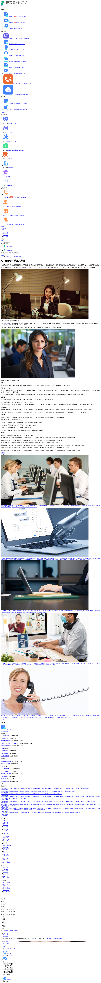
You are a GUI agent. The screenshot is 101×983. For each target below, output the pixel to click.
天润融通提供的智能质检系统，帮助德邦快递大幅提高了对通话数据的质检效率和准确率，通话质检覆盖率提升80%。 (33, 794)
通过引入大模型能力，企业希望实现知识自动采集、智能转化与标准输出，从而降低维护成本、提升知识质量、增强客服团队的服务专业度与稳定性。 (45, 812)
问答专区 (5, 874)
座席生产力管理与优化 (19, 55)
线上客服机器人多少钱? (6, 505)
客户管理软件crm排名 (6, 761)
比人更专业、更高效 (20, 44)
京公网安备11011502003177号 (11, 930)
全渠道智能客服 (7, 224)
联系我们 (5, 235)
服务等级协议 (6, 882)
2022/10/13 (67, 717)
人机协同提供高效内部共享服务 (18, 215)
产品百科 (5, 876)
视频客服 (11, 28)
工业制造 (8, 141)
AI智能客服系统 (4, 750)
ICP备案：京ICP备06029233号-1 (55, 938)
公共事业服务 (9, 185)
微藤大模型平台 (13, 38)
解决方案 (3, 112)
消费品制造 (13, 141)
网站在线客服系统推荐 (6, 740)
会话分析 (11, 61)
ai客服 (2, 766)
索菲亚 (2, 808)
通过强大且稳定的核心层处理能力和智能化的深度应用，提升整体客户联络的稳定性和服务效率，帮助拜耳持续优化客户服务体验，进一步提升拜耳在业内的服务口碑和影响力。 (48, 788)
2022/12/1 (45, 612)
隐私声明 (5, 933)
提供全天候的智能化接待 (25, 83)
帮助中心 (5, 885)
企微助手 (11, 109)
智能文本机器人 (4, 771)
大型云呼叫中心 (4, 753)
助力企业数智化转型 (23, 94)
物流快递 (10, 159)
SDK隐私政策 (6, 891)
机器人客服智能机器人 (6, 768)
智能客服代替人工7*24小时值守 (19, 224)
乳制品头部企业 (4, 812)
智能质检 (11, 55)
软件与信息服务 (12, 123)
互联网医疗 (21, 150)
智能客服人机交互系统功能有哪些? (9, 558)
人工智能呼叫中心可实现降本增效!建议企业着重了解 (13, 663)
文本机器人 (12, 44)
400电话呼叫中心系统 (6, 773)
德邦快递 (3, 794)
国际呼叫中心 (4, 778)
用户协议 (5, 934)
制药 (17, 150)
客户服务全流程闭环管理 (16, 206)
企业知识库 (12, 50)
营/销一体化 (6, 197)
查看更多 (3, 453)
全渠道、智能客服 (20, 22)
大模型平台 (6, 839)
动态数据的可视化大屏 (19, 73)
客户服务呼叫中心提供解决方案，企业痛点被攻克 (13, 715)
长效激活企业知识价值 (20, 50)
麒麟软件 (3, 804)
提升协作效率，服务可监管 (20, 103)
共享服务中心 (6, 215)
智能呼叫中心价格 (5, 756)
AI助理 (10, 67)
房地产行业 (10, 167)
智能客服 (15, 94)
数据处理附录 (6, 888)
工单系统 (11, 103)
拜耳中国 (3, 788)
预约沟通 (9, 979)
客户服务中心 (6, 206)
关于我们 (3, 229)
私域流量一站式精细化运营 (20, 109)
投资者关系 (3, 228)
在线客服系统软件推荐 (6, 745)
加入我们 (5, 236)
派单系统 (5, 840)
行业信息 (5, 233)
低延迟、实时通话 (18, 28)
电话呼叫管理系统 (5, 781)
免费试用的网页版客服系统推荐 (8, 743)
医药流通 (14, 150)
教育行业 (8, 176)
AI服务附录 (6, 887)
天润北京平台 (9, 246)
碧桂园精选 (3, 791)
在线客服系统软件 (5, 735)
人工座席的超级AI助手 (18, 67)
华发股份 (3, 796)
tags (10, 257)
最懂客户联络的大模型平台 (26, 38)
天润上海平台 (9, 250)
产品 (2, 7)
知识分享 (5, 873)
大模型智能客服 (4, 738)
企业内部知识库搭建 (5, 763)
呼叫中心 (11, 16)
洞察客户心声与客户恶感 (20, 61)
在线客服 (11, 22)
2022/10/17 (54, 664)
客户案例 (3, 226)
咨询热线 (9, 953)
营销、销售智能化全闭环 (20, 197)
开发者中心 (6, 890)
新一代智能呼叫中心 (21, 16)
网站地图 (5, 936)
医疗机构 (9, 150)
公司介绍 (5, 232)
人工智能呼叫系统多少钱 (19, 257)
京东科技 (3, 801)
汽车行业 (10, 132)
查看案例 (3, 789)
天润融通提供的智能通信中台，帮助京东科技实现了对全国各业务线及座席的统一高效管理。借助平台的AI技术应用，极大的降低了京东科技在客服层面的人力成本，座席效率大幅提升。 (50, 801)
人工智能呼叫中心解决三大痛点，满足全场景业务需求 (14, 610)
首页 (2, 5)
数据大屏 (11, 73)
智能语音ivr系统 (4, 776)
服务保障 (5, 884)
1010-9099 (11, 955)
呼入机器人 (16, 83)
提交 (15, 785)
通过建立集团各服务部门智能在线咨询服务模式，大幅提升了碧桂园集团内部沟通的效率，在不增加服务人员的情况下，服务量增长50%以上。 (40, 791)
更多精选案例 (4, 815)
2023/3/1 (35, 507)
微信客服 (5, 823)
